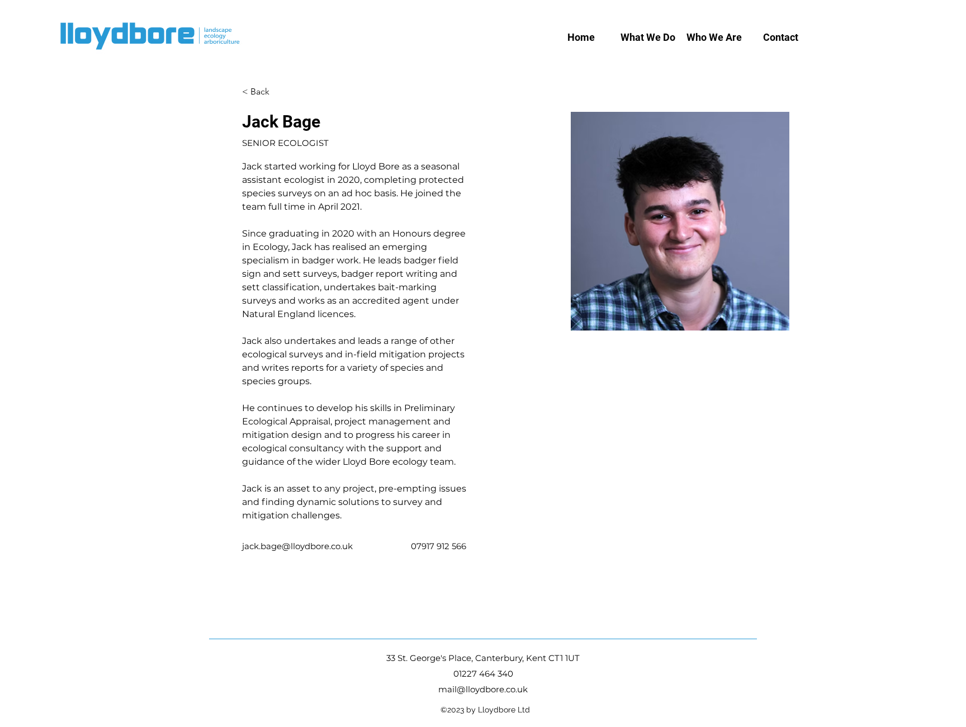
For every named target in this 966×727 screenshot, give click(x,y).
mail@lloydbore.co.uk (483, 689)
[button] (647, 37)
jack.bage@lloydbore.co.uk (297, 546)
